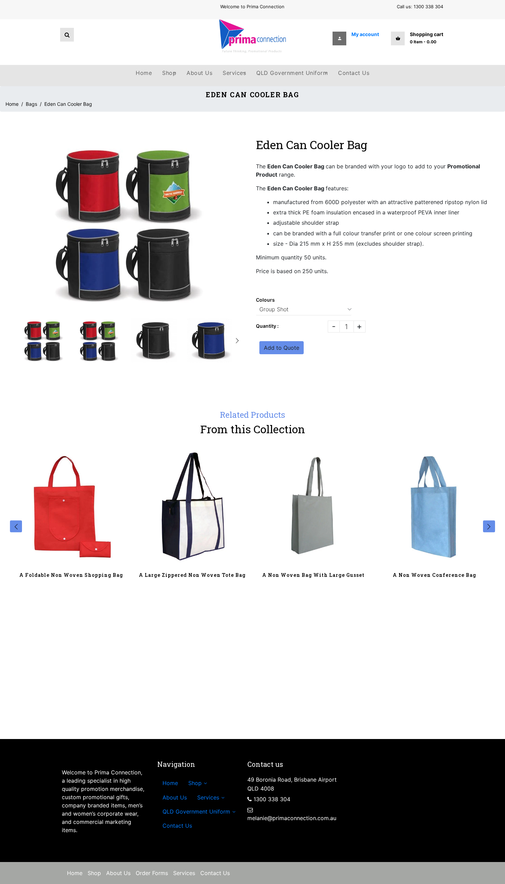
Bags (31, 104)
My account (365, 34)
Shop (94, 873)
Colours (265, 300)
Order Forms (152, 873)
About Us (118, 873)
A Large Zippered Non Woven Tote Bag (192, 575)
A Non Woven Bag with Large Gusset (313, 575)
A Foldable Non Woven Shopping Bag (71, 575)
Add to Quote (281, 347)
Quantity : (267, 326)
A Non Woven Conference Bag (434, 575)
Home (12, 104)
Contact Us (215, 873)
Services (184, 873)
